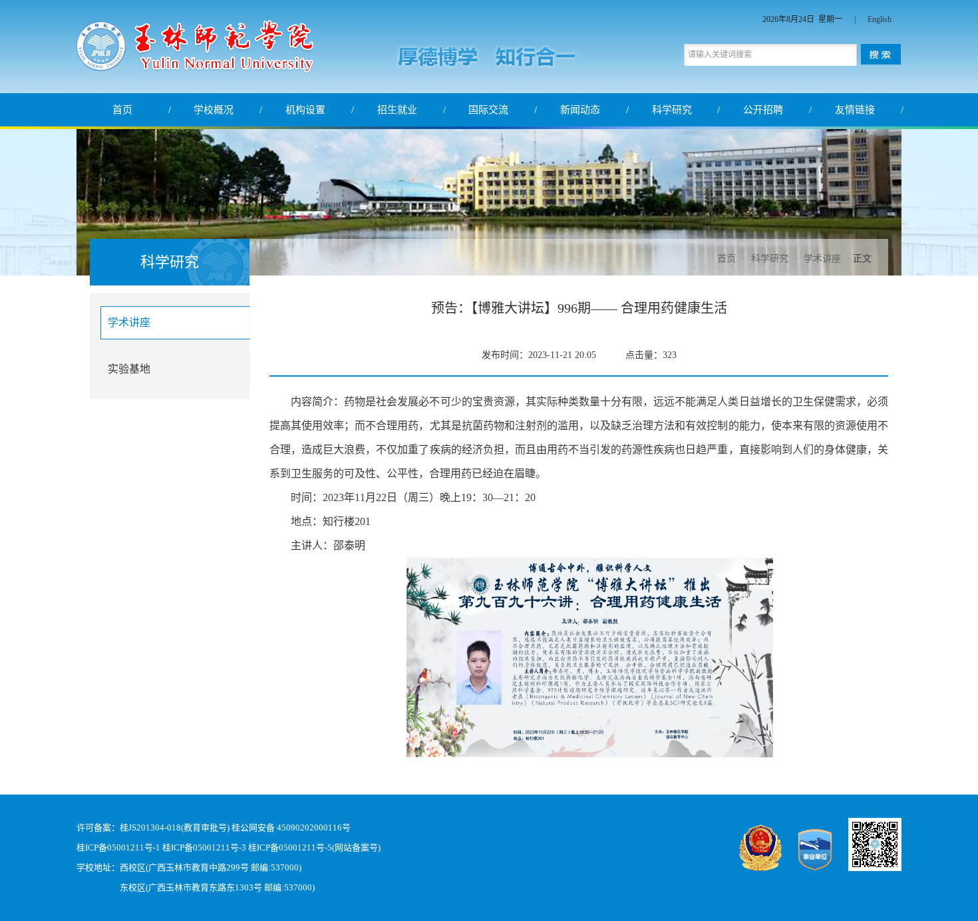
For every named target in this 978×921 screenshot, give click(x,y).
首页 (122, 109)
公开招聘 (763, 109)
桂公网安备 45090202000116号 (291, 827)
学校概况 (214, 109)
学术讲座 (822, 259)
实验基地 (129, 369)
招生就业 (397, 109)
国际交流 (488, 109)
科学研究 (672, 109)
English (880, 19)
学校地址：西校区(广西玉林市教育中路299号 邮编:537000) (189, 867)
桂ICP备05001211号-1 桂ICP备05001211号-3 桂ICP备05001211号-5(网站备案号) (229, 847)
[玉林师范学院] (196, 68)
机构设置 (305, 109)
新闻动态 (580, 109)
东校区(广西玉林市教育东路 (173, 887)
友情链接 (855, 109)
